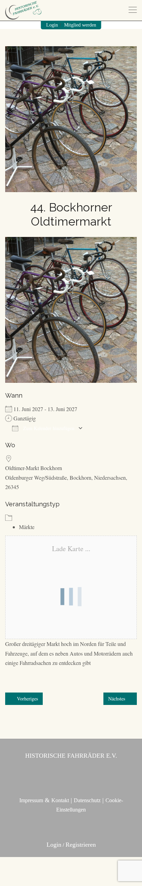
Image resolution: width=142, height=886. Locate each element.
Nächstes (117, 698)
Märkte (26, 526)
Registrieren (80, 844)
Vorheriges (27, 698)
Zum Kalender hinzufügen (48, 428)
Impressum (31, 800)
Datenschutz (87, 800)
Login (52, 25)
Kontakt (60, 800)
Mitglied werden (80, 25)
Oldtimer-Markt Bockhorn (33, 467)
